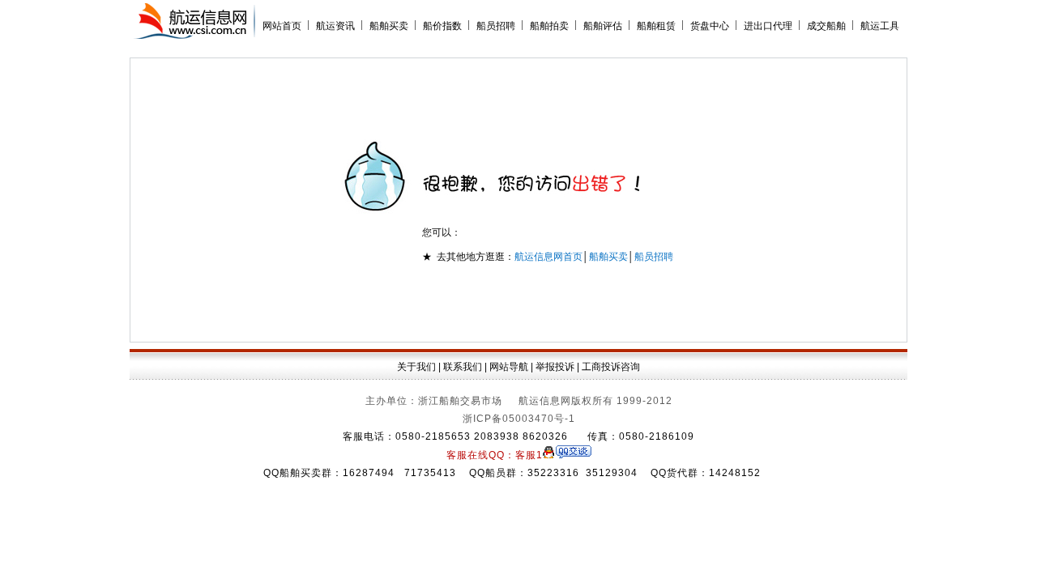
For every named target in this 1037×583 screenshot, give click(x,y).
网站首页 (281, 26)
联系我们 (462, 366)
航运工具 (879, 26)
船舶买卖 (388, 26)
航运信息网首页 (548, 256)
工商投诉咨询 (611, 366)
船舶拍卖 (549, 26)
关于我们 (416, 366)
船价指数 (442, 26)
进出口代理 (768, 26)
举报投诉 (555, 366)
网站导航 (508, 366)
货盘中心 (709, 26)
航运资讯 (335, 26)
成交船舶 (826, 26)
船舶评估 (602, 26)
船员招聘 (495, 26)
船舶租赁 (656, 26)
